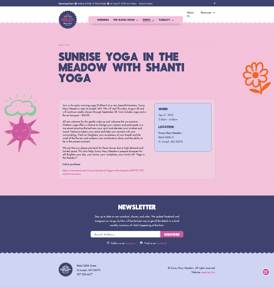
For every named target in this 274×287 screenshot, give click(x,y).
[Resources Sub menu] (214, 12)
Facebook (161, 242)
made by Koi (208, 271)
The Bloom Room (123, 19)
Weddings (103, 19)
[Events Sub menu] (153, 20)
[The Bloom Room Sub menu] (137, 20)
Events (147, 19)
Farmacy (164, 19)
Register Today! (146, 3)
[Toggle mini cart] (266, 272)
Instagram (130, 242)
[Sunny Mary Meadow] (68, 19)
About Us (190, 13)
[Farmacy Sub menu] (173, 20)
